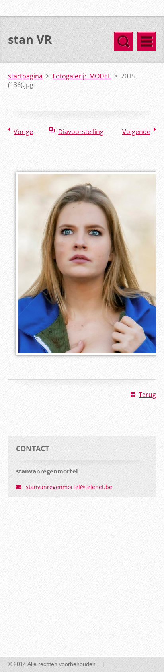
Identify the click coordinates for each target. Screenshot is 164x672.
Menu (146, 41)
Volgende (136, 131)
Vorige (23, 131)
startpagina (25, 76)
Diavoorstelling (80, 131)
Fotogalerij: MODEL (82, 76)
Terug (147, 394)
